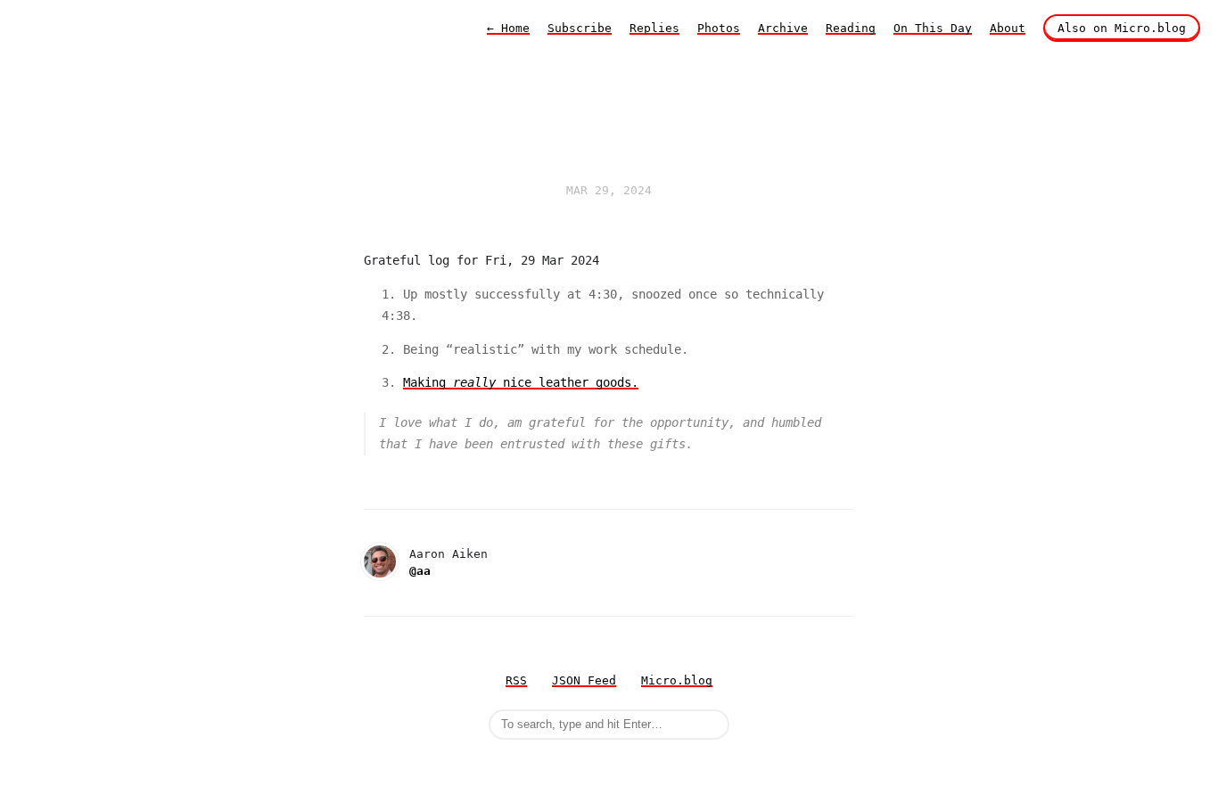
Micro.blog (676, 680)
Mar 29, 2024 (609, 190)
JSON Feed (584, 680)
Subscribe (579, 28)
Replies (654, 28)
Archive (783, 28)
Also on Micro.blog (1122, 28)
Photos (718, 28)
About (1007, 28)
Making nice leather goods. (520, 382)
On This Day (932, 28)
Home (508, 28)
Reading (851, 28)
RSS (516, 680)
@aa (420, 571)
